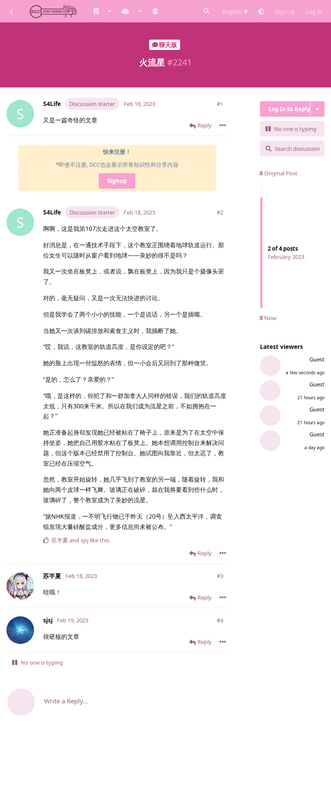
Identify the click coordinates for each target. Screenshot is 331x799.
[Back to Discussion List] (11, 11)
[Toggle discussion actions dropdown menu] (317, 109)
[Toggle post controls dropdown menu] (223, 125)
